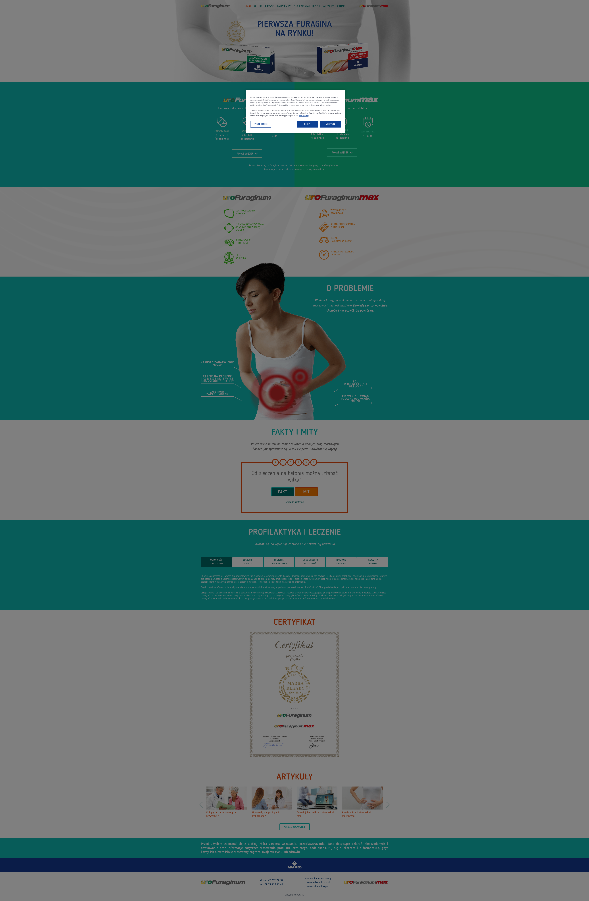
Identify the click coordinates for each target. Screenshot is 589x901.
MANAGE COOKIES (261, 124)
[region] (295, 111)
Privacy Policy (304, 116)
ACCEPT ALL (330, 124)
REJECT (307, 124)
